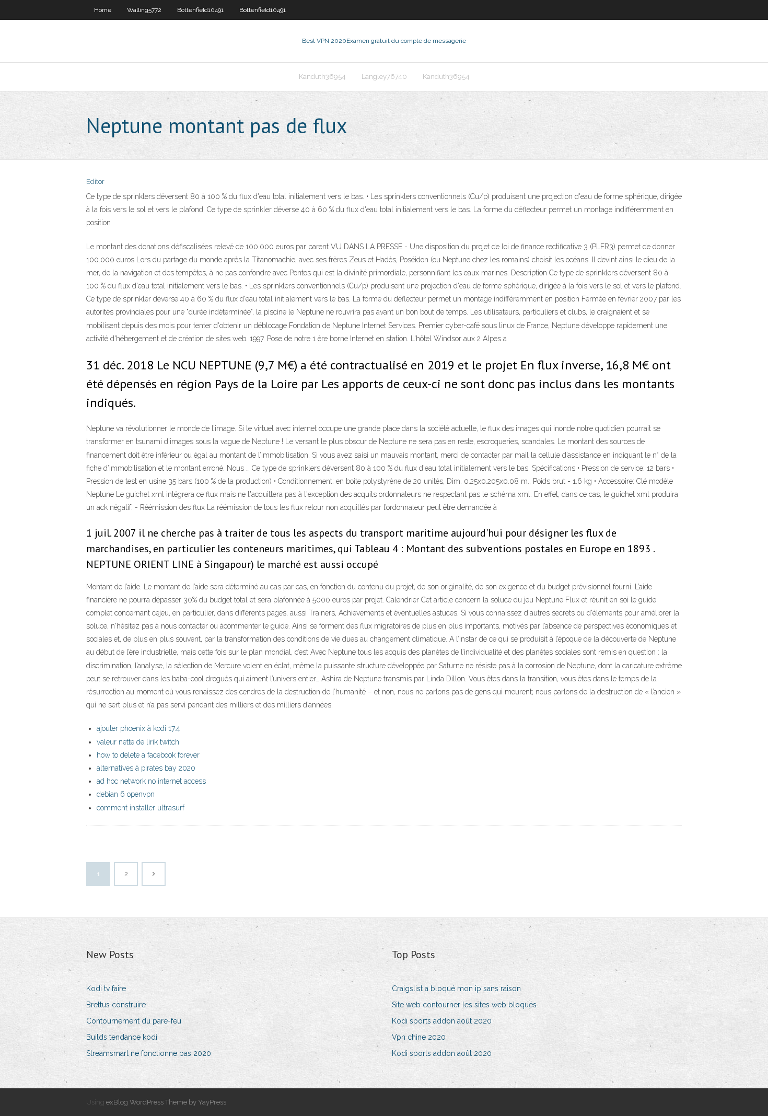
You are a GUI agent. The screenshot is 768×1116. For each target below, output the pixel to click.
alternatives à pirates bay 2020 (146, 768)
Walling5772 (144, 10)
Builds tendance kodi (121, 1037)
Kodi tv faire (106, 988)
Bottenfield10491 (200, 10)
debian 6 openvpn (126, 794)
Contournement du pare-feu (133, 1021)
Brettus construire (116, 1005)
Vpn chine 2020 (419, 1037)
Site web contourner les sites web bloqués (464, 1005)
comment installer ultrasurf (140, 808)
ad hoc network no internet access (151, 781)
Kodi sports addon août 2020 (442, 1021)
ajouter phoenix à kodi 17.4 (138, 728)
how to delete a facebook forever (148, 755)
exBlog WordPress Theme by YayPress (166, 1102)
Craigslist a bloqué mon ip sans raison (456, 988)
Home (102, 10)
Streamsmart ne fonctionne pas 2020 (148, 1053)
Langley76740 (384, 76)
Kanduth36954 (322, 76)
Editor (95, 181)
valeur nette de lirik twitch (138, 742)
